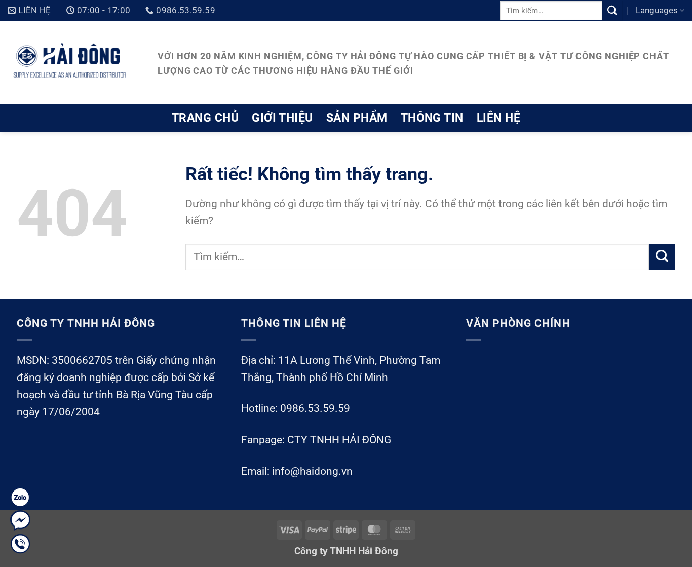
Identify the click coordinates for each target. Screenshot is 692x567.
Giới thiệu (282, 117)
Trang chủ (205, 117)
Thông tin (432, 117)
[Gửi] (612, 10)
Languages (657, 10)
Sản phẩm (357, 117)
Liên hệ (498, 117)
